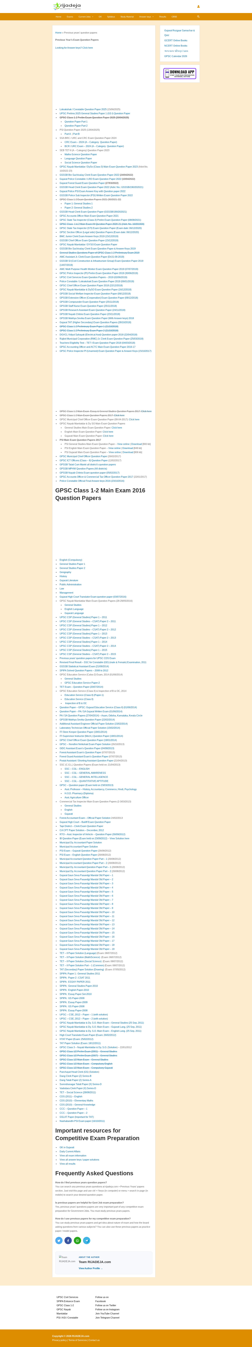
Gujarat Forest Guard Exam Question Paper (82, 183)
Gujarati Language (74, 613)
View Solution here (119, 838)
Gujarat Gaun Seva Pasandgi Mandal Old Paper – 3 (86, 883)
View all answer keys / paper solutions (79, 1159)
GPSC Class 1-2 (65, 1305)
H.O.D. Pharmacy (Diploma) (79, 793)
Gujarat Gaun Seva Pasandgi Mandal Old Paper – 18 (87, 945)
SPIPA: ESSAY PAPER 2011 (75, 982)
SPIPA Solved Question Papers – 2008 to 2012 (84, 670)
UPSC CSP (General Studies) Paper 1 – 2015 (83, 650)
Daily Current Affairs (70, 1151)
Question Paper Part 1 (76, 121)
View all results (67, 1164)
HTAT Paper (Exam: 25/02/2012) (76, 1039)
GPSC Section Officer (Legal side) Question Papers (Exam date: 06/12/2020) (99, 232)
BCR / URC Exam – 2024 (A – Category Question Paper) (94, 146)
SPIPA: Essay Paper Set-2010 (76, 994)
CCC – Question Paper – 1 (73, 1109)
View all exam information (73, 1155)
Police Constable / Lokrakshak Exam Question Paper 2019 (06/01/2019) (97, 281)
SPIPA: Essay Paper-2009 (74, 1002)
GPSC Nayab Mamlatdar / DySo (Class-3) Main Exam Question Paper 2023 (99, 166)
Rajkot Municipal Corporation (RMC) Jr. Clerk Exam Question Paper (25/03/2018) (101, 338)
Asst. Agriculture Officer (77, 797)
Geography (65, 572)
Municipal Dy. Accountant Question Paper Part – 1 (85, 867)
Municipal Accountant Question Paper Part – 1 (83, 859)
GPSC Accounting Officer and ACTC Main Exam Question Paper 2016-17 (97, 347)
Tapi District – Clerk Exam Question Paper (81, 826)
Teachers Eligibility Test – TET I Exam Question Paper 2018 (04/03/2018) (97, 343)
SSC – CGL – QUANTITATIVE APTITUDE (86, 781)
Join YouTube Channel (107, 1313)
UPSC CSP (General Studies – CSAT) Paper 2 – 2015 (88, 654)
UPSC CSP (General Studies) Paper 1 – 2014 (83, 642)
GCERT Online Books (175, 40)
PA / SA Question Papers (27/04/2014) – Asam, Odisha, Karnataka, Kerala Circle (101, 715)
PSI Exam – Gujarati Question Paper (78, 850)
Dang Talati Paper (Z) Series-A (75, 1080)
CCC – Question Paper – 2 (73, 1113)
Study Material (127, 17)
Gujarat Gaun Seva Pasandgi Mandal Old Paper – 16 (87, 936)
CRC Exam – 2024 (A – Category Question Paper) (91, 142)
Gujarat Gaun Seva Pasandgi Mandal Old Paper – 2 (86, 879)
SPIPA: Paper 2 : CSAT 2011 (75, 977)
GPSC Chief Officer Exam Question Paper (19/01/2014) (88, 740)
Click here (146, 411)
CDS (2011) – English (71, 1096)
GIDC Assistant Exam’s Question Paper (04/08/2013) (87, 748)
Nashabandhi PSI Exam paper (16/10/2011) (82, 1121)
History (63, 576)
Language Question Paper (78, 158)
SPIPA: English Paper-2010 (74, 990)
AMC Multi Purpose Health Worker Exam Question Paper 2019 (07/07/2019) (99, 269)
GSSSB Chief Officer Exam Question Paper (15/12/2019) (89, 240)
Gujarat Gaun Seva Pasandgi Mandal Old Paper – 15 (87, 932)
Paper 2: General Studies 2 (79, 207)
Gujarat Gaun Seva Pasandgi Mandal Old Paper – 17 (87, 941)
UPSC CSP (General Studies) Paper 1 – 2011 (83, 617)
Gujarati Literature (69, 580)
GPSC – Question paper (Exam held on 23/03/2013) (86, 785)
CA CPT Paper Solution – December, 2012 (82, 830)
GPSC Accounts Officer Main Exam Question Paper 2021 (89, 216)
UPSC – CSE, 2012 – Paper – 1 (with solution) (84, 1014)
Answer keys (145, 17)
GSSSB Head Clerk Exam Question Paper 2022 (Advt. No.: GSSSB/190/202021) (101, 187)
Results (162, 17)
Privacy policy (59, 1340)
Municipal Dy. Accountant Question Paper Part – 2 (85, 871)
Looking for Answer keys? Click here (74, 48)
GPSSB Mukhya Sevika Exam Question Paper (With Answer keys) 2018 (97, 318)
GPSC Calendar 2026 (175, 56)
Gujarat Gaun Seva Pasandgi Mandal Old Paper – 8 (86, 904)
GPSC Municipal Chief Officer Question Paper (83, 456)
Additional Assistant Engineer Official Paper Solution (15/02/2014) (94, 724)
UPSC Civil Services (67, 1297)
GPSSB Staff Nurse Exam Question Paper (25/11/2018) (88, 306)
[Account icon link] (198, 6)
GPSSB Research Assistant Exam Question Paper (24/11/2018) (92, 310)
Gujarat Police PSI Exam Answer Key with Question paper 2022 (92, 191)
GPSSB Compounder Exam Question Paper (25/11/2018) (89, 302)
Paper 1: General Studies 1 (79, 203)
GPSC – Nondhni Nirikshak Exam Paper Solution (85, 744)
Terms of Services (77, 1340)
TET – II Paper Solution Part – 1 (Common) (82, 965)
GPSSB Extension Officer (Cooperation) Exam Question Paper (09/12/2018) (99, 298)
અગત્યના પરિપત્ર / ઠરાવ (176, 51)
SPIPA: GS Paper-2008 (72, 1006)
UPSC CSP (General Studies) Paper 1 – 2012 (83, 625)
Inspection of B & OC (76, 703)
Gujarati (69, 814)
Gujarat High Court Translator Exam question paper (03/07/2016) (93, 597)
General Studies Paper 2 (72, 568)
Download (136, 444)
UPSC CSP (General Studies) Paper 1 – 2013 (83, 633)
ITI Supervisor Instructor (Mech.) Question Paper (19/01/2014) (91, 736)
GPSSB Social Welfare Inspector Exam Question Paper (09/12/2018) (95, 293)
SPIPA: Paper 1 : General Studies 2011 (80, 973)
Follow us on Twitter (105, 1305)
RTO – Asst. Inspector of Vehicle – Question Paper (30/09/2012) (92, 834)
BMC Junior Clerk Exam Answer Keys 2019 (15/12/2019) (89, 236)
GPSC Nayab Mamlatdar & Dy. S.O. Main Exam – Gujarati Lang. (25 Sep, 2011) (101, 1027)
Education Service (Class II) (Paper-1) (84, 695)
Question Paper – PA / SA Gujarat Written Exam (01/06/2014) (91, 711)
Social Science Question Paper (81, 162)
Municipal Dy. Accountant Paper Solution (81, 842)
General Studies (73, 605)
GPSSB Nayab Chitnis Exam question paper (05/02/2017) (89, 472)
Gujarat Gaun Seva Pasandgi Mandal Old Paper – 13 (87, 924)
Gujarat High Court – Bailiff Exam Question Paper (85, 822)
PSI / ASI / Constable (67, 1317)
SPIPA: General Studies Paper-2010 (79, 986)
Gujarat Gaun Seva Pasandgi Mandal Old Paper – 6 (86, 896)
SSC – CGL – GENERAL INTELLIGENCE (86, 777)
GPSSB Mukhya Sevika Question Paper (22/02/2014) (87, 719)
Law (62, 588)
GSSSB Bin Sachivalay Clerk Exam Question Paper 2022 (89, 175)
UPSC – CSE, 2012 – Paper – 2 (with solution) (84, 1018)
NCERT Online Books (175, 45)
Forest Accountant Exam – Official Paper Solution (85, 818)
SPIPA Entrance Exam (68, 1301)
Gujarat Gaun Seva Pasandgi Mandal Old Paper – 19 (87, 949)
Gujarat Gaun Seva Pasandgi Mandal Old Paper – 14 (87, 928)
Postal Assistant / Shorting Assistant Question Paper (86, 760)
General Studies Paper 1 (72, 564)
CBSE (174, 17)
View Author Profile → (91, 1268)
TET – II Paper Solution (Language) (78, 953)
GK (100, 17)
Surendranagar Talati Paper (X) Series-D (81, 1084)
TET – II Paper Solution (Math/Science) (80, 957)
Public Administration (71, 584)
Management (66, 592)
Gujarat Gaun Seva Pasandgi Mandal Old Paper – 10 (87, 912)
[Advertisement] (103, 78)
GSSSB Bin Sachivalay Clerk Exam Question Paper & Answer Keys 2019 (98, 248)
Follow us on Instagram (107, 1309)
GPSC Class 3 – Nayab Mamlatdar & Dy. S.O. (83, 1047)
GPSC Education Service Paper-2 (82, 683)
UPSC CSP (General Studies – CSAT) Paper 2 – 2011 (88, 621)
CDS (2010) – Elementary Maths (76, 1100)
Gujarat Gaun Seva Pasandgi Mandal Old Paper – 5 (86, 891)
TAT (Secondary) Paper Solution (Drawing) (82, 969)
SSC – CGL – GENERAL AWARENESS (85, 773)
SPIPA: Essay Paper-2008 (74, 1010)
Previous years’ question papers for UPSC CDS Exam (88, 658)
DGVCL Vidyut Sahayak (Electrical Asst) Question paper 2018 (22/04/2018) (98, 334)
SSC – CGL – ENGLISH (77, 769)
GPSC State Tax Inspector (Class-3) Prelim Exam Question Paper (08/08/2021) (100, 220)
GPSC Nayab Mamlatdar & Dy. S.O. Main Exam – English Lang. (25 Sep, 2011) (100, 1031)
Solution (112, 1047)
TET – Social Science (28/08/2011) (78, 1092)
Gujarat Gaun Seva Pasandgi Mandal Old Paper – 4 (86, 887)
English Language (74, 609)
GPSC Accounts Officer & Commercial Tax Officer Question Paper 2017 (96, 477)
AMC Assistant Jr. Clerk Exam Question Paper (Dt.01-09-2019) (92, 257)
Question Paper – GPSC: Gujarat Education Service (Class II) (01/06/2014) (98, 707)
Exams (70, 17)
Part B (76, 134)
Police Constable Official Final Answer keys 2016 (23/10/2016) (92, 481)
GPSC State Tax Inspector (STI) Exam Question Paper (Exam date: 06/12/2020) (101, 228)
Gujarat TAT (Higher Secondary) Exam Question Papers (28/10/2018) (95, 322)
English (68, 810)
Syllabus (111, 17)
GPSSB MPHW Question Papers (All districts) (83, 468)
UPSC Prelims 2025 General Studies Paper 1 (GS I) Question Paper (95, 113)
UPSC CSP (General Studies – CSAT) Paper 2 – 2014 (88, 646)
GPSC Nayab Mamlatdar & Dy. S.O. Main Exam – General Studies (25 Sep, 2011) (102, 1023)
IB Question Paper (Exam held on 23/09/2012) (83, 838)
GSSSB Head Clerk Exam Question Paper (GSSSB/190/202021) (93, 212)
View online (123, 444)
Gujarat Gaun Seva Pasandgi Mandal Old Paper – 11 (87, 916)
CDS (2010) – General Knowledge (77, 1104)
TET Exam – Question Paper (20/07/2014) (81, 687)
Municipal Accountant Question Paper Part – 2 (83, 863)
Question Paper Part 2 (76, 125)
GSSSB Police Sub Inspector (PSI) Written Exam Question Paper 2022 (96, 195)
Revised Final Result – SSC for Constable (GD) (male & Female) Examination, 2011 (103, 662)
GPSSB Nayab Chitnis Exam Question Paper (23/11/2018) (90, 314)
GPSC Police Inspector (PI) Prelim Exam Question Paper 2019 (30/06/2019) (99, 273)
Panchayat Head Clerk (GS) (74, 1072)
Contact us (94, 1340)
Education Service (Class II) (79, 699)
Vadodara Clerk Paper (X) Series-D (78, 1088)
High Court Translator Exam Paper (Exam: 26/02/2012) (88, 1035)
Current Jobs (85, 17)
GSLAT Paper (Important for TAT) (77, 1117)
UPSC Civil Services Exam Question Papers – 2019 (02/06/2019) (93, 277)
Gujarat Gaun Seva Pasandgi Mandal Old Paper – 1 (86, 875)
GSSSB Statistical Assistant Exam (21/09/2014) (84, 666)
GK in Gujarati (67, 1147)
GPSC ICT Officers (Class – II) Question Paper (84, 460)
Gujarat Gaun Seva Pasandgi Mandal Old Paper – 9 (86, 908)
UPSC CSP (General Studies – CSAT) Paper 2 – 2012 (88, 629)
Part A (68, 134)
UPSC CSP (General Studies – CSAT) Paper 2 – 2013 (88, 637)
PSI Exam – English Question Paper (78, 855)
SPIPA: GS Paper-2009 (72, 998)
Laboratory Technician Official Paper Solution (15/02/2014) (90, 728)
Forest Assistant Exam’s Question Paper (80, 752)
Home (58, 17)
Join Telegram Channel (107, 1317)
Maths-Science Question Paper (81, 154)
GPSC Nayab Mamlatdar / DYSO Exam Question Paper (88, 244)
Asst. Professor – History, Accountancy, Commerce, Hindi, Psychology (101, 789)
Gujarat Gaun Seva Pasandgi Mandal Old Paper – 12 (87, 920)
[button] (92, 16)
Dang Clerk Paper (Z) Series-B (75, 1076)
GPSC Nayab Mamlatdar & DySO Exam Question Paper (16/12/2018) (95, 289)
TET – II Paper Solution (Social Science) (81, 961)
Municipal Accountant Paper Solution (79, 846)
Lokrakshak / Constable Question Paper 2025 (83, 109)
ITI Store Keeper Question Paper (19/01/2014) (83, 732)
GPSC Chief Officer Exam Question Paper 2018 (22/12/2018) (91, 285)
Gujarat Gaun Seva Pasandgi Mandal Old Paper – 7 (86, 900)
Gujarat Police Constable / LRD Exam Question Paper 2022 (90, 179)
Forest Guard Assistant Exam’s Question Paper (84, 756)
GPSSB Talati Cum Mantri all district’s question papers (88, 464)
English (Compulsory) (71, 560)
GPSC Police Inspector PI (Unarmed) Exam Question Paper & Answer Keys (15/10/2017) (105, 351)
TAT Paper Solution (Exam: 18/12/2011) (80, 1043)
